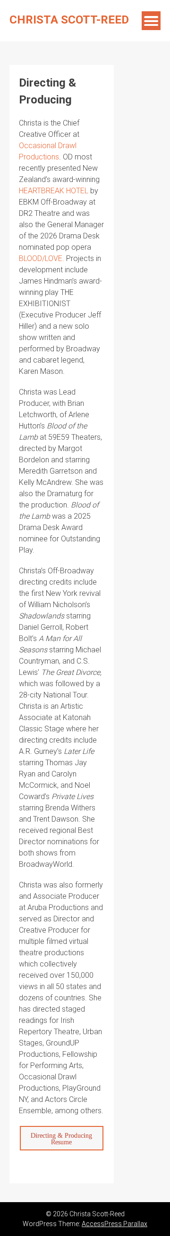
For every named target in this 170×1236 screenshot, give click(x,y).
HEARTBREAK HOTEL (53, 190)
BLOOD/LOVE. (41, 258)
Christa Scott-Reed (69, 19)
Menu (151, 20)
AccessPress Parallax (114, 1224)
